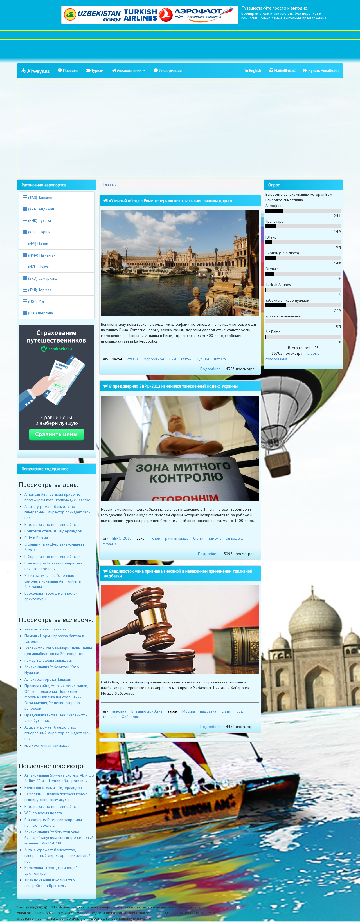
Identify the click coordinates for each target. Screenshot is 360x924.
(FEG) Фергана (40, 313)
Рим (172, 358)
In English (253, 70)
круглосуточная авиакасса (46, 745)
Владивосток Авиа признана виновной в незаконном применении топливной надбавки (178, 573)
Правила (70, 70)
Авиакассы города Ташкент (47, 679)
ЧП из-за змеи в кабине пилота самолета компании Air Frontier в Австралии (52, 581)
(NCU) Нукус (38, 266)
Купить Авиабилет (323, 70)
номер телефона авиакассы (48, 660)
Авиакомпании (129, 70)
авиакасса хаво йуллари (45, 629)
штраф (220, 358)
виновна (119, 711)
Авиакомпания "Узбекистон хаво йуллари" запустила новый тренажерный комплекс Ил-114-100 (58, 837)
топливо (110, 716)
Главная (110, 184)
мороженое (154, 358)
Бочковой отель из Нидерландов (53, 530)
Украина (110, 543)
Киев (156, 538)
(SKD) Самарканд (42, 278)
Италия (133, 358)
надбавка (208, 711)
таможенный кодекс (226, 538)
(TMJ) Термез (39, 289)
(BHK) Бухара (39, 220)
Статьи (186, 358)
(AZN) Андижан (40, 208)
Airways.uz (38, 71)
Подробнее (210, 368)
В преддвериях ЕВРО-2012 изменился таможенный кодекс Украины (173, 386)
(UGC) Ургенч (39, 301)
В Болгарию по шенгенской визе (52, 524)
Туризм (97, 70)
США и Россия (36, 537)
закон (117, 358)
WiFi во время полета (43, 812)
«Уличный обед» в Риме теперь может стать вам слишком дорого (170, 200)
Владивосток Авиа (147, 711)
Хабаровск (131, 716)
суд (240, 711)
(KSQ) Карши (38, 232)
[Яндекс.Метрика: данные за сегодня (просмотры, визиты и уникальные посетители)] (252, 909)
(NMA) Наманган (41, 255)
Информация (170, 70)
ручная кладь (176, 538)
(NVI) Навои (37, 243)
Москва (188, 711)
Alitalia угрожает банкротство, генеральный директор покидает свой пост (57, 512)
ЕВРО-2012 (122, 538)
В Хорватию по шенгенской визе (52, 556)
